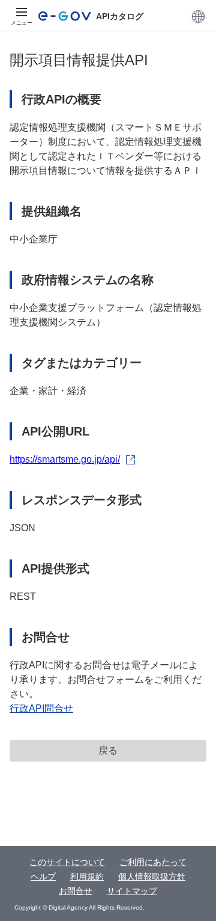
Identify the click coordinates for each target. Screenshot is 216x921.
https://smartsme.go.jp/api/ (65, 459)
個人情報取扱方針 (151, 876)
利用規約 (87, 876)
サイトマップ (132, 891)
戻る (108, 750)
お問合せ (75, 891)
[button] (198, 16)
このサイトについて (67, 862)
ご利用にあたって (153, 862)
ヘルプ (43, 876)
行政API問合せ (41, 708)
